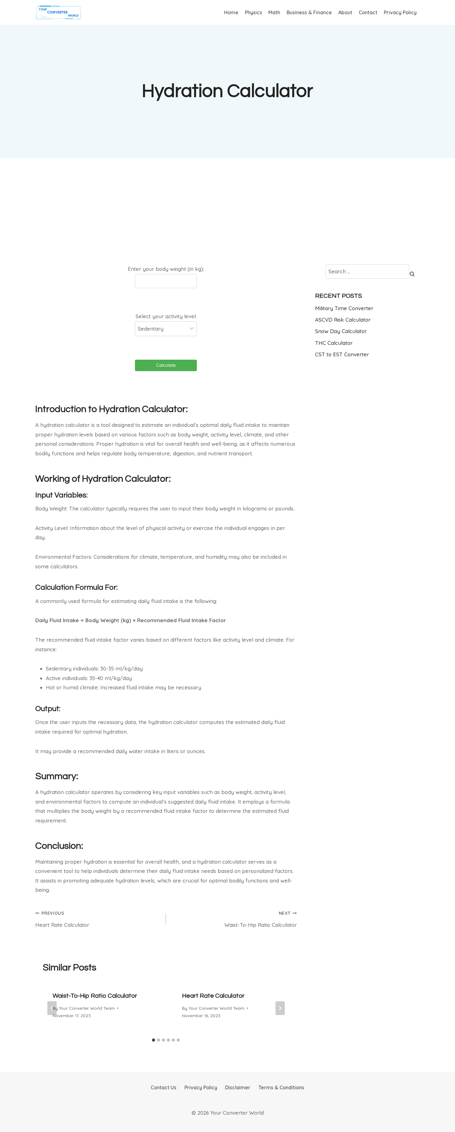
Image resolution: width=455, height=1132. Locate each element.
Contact (368, 12)
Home (231, 12)
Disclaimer (237, 1087)
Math (274, 12)
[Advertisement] (227, 211)
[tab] (153, 1040)
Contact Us (163, 1087)
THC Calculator (334, 343)
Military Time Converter (344, 308)
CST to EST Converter (342, 354)
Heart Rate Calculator (62, 919)
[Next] (280, 1008)
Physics (253, 12)
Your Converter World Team (87, 1008)
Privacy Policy (400, 12)
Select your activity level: (166, 316)
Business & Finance (309, 12)
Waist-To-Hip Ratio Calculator (260, 919)
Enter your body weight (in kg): (166, 269)
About (345, 12)
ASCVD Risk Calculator (342, 319)
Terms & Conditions (281, 1087)
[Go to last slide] (52, 1008)
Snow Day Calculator (341, 331)
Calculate (166, 365)
